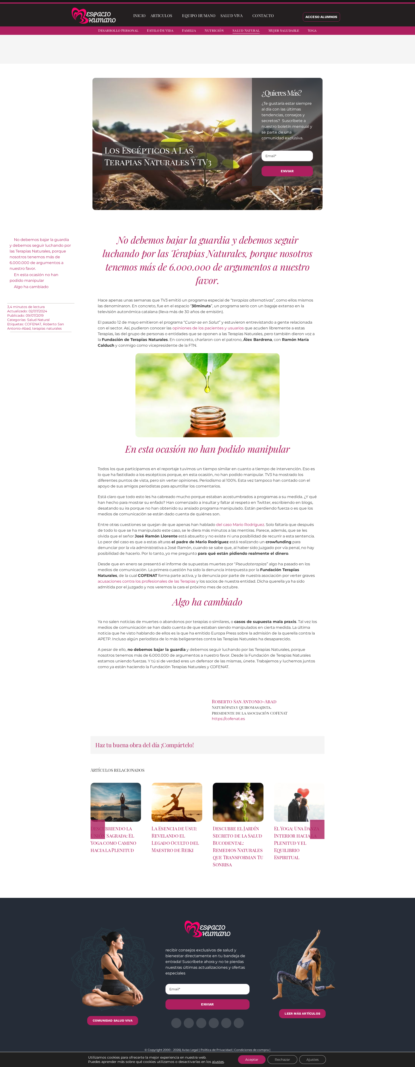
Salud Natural (38, 320)
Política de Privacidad (216, 1050)
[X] (277, 52)
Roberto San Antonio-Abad (244, 701)
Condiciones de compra (251, 1050)
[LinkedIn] (284, 52)
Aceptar (251, 1059)
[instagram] (380, 31)
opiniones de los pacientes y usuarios (208, 328)
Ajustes (312, 1059)
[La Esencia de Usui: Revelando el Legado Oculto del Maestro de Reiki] (177, 785)
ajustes (218, 1062)
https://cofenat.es (228, 718)
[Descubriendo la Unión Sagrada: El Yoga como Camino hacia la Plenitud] (116, 785)
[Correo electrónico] (307, 52)
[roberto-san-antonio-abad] (305, 700)
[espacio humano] (94, 8)
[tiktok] (406, 31)
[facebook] (363, 31)
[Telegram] (300, 52)
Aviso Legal (190, 1050)
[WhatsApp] (292, 52)
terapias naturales (47, 328)
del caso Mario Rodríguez (240, 524)
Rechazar (282, 1059)
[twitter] (371, 31)
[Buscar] (280, 15)
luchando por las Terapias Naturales (174, 253)
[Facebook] (269, 52)
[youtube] (397, 31)
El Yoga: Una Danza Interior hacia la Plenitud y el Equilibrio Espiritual (296, 842)
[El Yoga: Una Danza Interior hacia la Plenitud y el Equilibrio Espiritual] (299, 785)
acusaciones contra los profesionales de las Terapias (146, 581)
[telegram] (389, 31)
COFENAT (33, 324)
